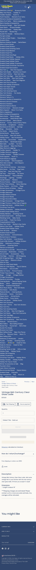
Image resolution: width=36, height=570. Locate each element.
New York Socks (20, 76)
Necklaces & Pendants (7, 127)
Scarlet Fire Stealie (6, 34)
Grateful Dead (4, 372)
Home (3, 381)
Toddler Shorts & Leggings (9, 152)
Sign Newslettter (5, 374)
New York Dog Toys (14, 171)
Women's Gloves (5, 120)
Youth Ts (16, 15)
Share (5, 466)
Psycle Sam (3, 32)
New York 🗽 (4, 70)
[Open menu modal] (33, 7)
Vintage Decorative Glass (8, 199)
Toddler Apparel (5, 150)
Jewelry (20, 125)
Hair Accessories (17, 137)
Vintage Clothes (18, 275)
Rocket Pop (13, 32)
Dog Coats (20, 169)
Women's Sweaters (6, 104)
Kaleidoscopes (17, 283)
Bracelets (9, 129)
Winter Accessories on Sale (9, 364)
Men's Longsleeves (19, 21)
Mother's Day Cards (19, 224)
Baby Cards (16, 218)
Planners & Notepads (7, 247)
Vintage (8, 275)
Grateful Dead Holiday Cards (9, 61)
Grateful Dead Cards (7, 216)
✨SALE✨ (11, 343)
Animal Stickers (17, 235)
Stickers (14, 231)
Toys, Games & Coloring (8, 167)
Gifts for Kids (4, 262)
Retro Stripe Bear (5, 29)
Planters (15, 180)
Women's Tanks (12, 334)
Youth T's (14, 156)
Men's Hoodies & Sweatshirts (9, 23)
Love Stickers (18, 239)
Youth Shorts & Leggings (8, 159)
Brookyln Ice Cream (6, 330)
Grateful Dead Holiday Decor (9, 212)
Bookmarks (12, 252)
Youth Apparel (4, 156)
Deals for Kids (21, 343)
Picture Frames (5, 182)
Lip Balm (11, 144)
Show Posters (4, 186)
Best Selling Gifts (5, 336)
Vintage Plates (19, 201)
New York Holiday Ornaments (9, 85)
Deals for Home (5, 347)
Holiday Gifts (20, 57)
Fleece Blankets (18, 176)
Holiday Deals (4, 351)
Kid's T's (2, 334)
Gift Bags (19, 258)
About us (21, 374)
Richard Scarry (12, 322)
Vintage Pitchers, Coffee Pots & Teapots (13, 203)
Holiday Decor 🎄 (20, 205)
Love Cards (3, 220)
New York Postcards (6, 89)
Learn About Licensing (7, 368)
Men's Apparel (4, 110)
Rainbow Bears (19, 34)
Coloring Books (5, 281)
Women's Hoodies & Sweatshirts (10, 19)
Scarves (2, 123)
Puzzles (17, 279)
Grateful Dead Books (7, 57)
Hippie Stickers (5, 235)
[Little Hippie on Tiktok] (9, 549)
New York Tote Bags (6, 76)
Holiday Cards (19, 226)
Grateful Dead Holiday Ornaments (11, 63)
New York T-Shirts (6, 74)
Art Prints (14, 186)
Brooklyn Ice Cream (19, 72)
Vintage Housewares (7, 190)
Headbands (22, 140)
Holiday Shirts (21, 357)
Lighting (11, 178)
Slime (8, 283)
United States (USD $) (9, 555)
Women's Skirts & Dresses (8, 101)
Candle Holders (5, 180)
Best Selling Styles (6, 332)
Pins (22, 254)
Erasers (20, 252)
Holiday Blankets (5, 214)
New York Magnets (19, 80)
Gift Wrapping (21, 256)
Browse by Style (20, 10)
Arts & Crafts (4, 254)
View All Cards (4, 231)
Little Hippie (14, 558)
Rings (2, 129)
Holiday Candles (5, 360)
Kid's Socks (3, 169)
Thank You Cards (15, 220)
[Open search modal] (25, 7)
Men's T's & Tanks (17, 110)
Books (2, 283)
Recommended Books (7, 370)
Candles (19, 178)
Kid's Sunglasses (17, 161)
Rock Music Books (6, 288)
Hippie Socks (13, 131)
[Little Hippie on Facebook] (3, 549)
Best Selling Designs (16, 324)
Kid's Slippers (19, 163)
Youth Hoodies (5, 17)
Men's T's (22, 334)
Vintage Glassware (6, 192)
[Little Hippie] (7, 6)
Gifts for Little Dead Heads (9, 264)
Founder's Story (5, 366)
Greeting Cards (18, 214)
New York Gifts (5, 78)
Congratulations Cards (7, 222)
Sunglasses (12, 125)
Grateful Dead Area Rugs (8, 55)
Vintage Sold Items (6, 205)
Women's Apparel (5, 95)
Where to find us (10, 377)
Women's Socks (5, 108)
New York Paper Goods (7, 87)
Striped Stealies (15, 27)
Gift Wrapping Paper (7, 258)
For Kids (19, 144)
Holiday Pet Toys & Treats (8, 362)
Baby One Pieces (5, 13)
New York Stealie (19, 25)
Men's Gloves (17, 120)
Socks (16, 129)
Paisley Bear (18, 29)
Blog (21, 364)
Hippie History (21, 370)
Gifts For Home (5, 271)
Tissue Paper (4, 260)
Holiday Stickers (21, 241)
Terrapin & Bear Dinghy (7, 38)
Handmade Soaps (16, 142)
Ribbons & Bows (16, 260)
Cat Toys (3, 173)
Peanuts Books (5, 292)
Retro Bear (22, 326)
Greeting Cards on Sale (7, 349)
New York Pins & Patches (8, 82)
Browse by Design (6, 25)
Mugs (21, 186)
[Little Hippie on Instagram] (6, 549)
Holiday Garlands (20, 209)
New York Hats (19, 74)
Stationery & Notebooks (8, 339)
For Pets (12, 169)
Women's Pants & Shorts (8, 106)
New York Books (5, 80)
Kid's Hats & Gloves (6, 163)
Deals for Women (5, 345)
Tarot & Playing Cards (19, 281)
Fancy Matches (21, 184)
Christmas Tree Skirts (7, 207)
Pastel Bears (22, 38)
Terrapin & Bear (5, 36)
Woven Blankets (5, 176)
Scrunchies (12, 140)
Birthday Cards (21, 216)
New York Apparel (16, 70)
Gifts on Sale (22, 349)
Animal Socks (4, 133)
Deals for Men (18, 345)
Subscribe (31, 542)
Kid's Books (21, 167)
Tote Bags (3, 256)
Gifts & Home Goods (7, 44)
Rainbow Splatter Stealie (8, 42)
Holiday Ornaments (6, 209)
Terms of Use (13, 563)
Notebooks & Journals (7, 250)
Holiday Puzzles (18, 360)
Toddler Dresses (18, 154)
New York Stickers (6, 93)
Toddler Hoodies (5, 15)
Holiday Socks (4, 137)
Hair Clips (3, 140)
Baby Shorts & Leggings (8, 148)
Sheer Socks (15, 133)
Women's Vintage (18, 108)
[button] (18, 431)
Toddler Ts (16, 13)
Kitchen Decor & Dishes (8, 188)
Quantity (4, 409)
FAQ (14, 374)
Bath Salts (3, 144)
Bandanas (3, 125)
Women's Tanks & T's (7, 97)
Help (1, 377)
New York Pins (4, 307)
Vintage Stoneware (6, 201)
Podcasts (14, 372)
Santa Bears (22, 42)
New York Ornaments (7, 319)
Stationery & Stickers (12, 243)
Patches (11, 256)
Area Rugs (3, 178)
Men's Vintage (14, 116)
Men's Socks (4, 116)
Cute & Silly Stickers (6, 241)
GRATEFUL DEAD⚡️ (6, 10)
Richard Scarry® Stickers (8, 237)
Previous (26, 381)
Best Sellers (4, 324)
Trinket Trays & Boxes (7, 184)
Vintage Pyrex (20, 190)
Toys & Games (21, 266)
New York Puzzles (17, 78)
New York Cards (5, 224)
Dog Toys (3, 171)
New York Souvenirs (6, 302)
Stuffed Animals (5, 165)
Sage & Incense (17, 182)
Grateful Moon (4, 40)
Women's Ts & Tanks (18, 17)
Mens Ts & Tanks (5, 21)
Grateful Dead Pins (6, 53)
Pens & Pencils (21, 250)
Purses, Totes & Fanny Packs (16, 123)
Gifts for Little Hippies (7, 266)
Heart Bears (4, 27)
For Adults (17, 93)
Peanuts (2, 322)
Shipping (5, 447)
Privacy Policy (5, 563)
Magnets (19, 273)
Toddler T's (16, 150)
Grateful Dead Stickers (7, 46)
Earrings (20, 127)
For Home (20, 173)
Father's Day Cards (6, 226)
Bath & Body (4, 142)
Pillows (20, 188)
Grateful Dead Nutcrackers (9, 68)
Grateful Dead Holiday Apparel (10, 59)
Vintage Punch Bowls (7, 197)
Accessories (4, 118)
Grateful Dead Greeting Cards (10, 49)
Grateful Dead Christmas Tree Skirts (12, 65)
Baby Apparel (4, 146)
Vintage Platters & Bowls (8, 195)
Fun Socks (3, 131)
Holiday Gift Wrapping (7, 353)
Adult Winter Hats (16, 118)
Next (33, 381)
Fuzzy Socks (4, 135)
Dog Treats (11, 173)
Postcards (3, 252)
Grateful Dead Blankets (7, 51)
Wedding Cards (5, 218)
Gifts (1, 243)
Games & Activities (6, 279)
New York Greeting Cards (8, 91)
